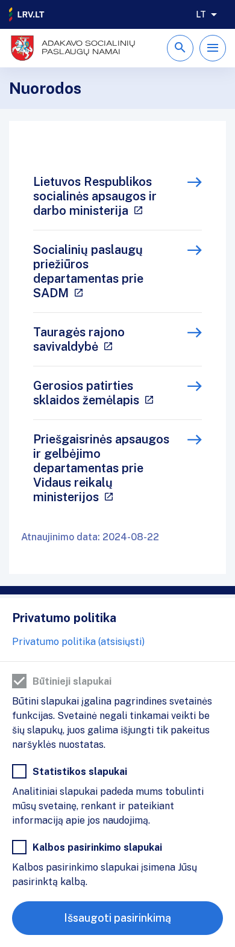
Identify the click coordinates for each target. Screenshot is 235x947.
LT (201, 14)
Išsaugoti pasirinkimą (117, 918)
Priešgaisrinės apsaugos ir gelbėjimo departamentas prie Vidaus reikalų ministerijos (101, 468)
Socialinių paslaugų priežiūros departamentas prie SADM (88, 271)
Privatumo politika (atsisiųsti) (78, 641)
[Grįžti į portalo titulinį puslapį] (27, 14)
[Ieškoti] (180, 48)
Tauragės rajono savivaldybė (79, 339)
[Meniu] (212, 48)
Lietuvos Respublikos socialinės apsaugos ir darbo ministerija (95, 196)
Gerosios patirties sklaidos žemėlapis (86, 392)
